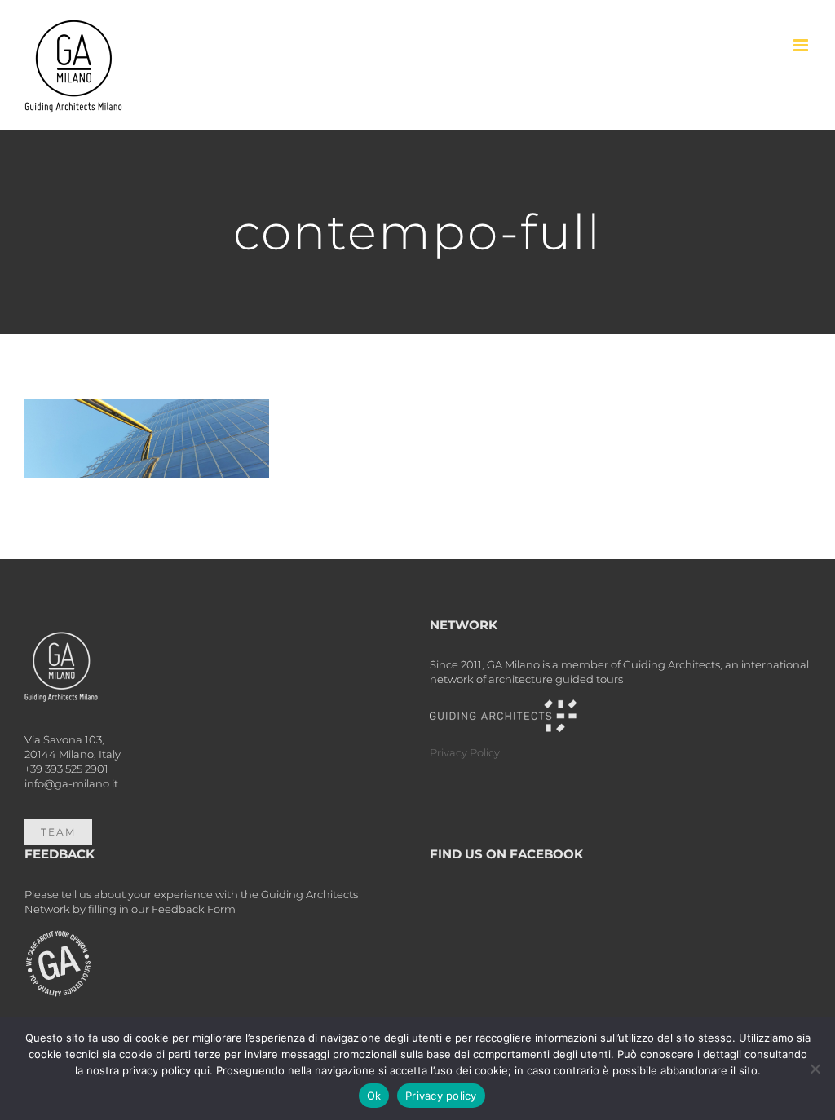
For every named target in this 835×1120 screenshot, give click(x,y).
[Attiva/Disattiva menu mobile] (802, 45)
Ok (374, 1095)
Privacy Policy (465, 752)
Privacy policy (441, 1095)
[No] (814, 1068)
